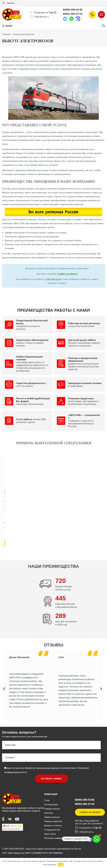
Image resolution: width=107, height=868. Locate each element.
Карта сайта (50, 834)
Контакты (48, 813)
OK (60, 865)
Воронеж (11, 3)
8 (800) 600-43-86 (53, 279)
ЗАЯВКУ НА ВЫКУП (67, 274)
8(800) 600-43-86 (72, 9)
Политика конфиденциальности (59, 838)
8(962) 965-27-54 (72, 13)
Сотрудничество (52, 829)
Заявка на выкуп (52, 817)
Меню (9, 25)
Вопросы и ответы (53, 825)
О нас (47, 800)
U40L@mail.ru (41, 16)
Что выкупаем (51, 804)
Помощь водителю (53, 821)
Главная (6, 34)
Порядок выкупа (52, 808)
